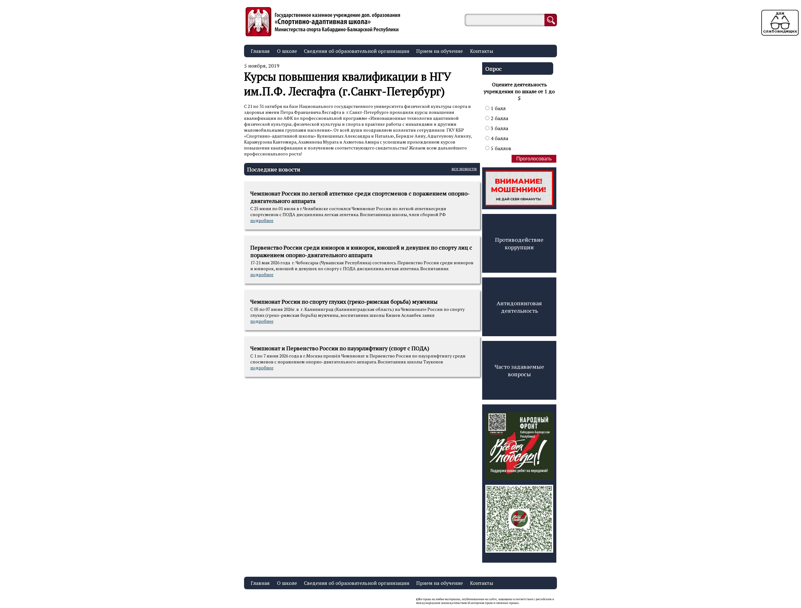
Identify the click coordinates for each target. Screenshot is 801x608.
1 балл (498, 108)
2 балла (499, 118)
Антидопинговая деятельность (519, 306)
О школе (287, 51)
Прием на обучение (439, 51)
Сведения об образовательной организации (356, 51)
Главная (260, 51)
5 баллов (501, 148)
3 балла (499, 128)
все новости (464, 168)
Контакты (481, 51)
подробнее (261, 220)
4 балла (499, 138)
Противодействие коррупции (519, 243)
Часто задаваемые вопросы (519, 370)
